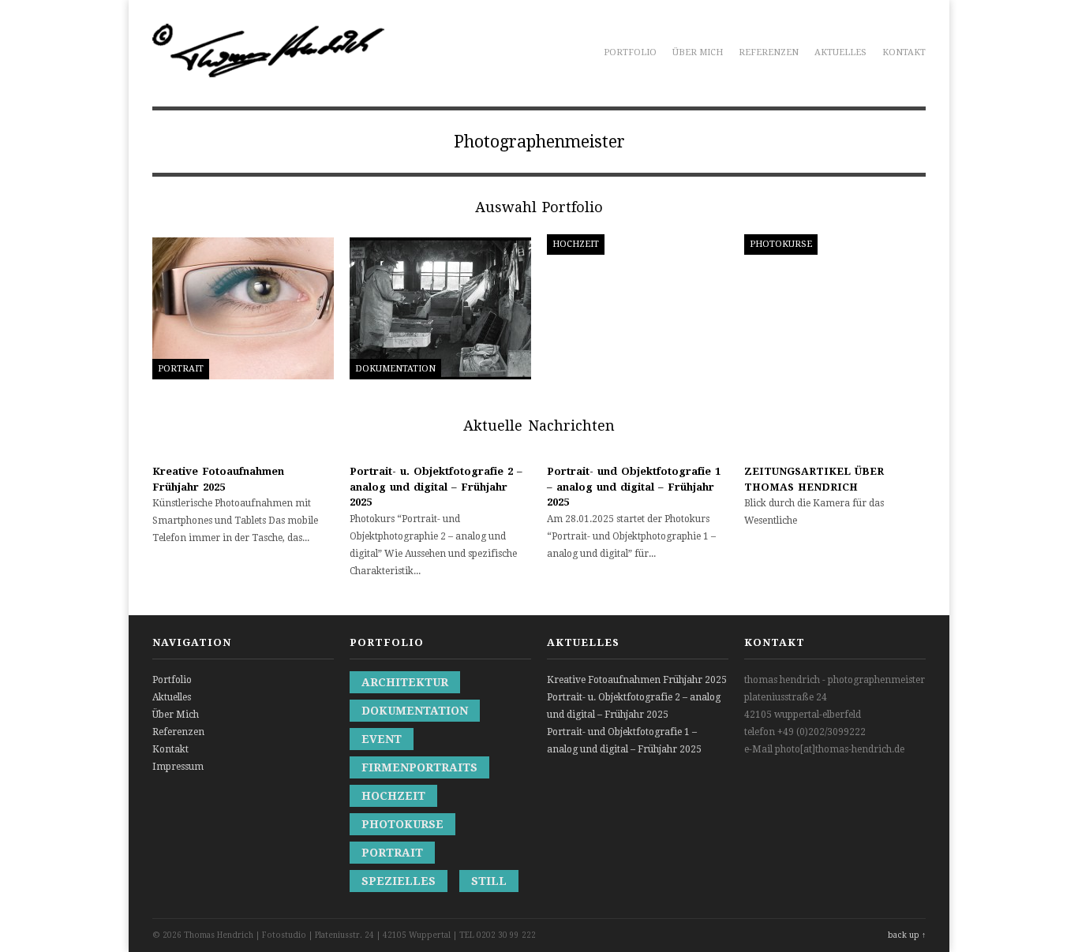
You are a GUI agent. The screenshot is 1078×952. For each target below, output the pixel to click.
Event (381, 739)
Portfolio (630, 52)
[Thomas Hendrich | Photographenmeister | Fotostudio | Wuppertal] (268, 69)
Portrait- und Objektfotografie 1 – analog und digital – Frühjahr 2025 (634, 486)
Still (489, 881)
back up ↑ (907, 935)
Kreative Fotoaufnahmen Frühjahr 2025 (637, 679)
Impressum (178, 766)
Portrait (392, 852)
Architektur (404, 682)
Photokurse (402, 824)
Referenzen (769, 52)
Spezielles (398, 881)
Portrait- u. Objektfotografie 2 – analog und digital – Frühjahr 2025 (436, 486)
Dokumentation (414, 710)
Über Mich (697, 52)
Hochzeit (393, 796)
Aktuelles (840, 52)
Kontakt (904, 52)
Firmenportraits (419, 767)
